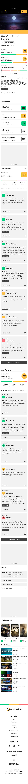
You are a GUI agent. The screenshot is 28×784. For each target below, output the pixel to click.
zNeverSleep (8, 493)
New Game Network (10, 317)
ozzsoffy (7, 518)
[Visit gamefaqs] (14, 764)
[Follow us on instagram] (14, 746)
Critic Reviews (6, 169)
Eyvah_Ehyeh (8, 421)
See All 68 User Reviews (14, 539)
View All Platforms (9, 42)
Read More (5, 231)
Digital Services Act (14, 730)
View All (25, 168)
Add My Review (14, 73)
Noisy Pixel (7, 219)
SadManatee (8, 445)
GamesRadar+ (8, 341)
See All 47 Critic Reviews (14, 362)
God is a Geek (8, 195)
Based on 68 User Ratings (6, 60)
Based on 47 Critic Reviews (7, 52)
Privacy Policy (14, 728)
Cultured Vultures (10, 244)
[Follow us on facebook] (9, 746)
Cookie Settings (14, 736)
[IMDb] (21, 771)
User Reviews (6, 370)
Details (3, 567)
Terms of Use (14, 733)
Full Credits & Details (7, 588)
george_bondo (9, 469)
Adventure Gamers (10, 293)
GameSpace (8, 268)
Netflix (2, 32)
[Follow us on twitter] (18, 746)
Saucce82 (7, 397)
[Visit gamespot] (14, 756)
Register (24, 11)
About (14, 719)
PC (25, 211)
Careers (14, 725)
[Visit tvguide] (14, 760)
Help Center (14, 722)
